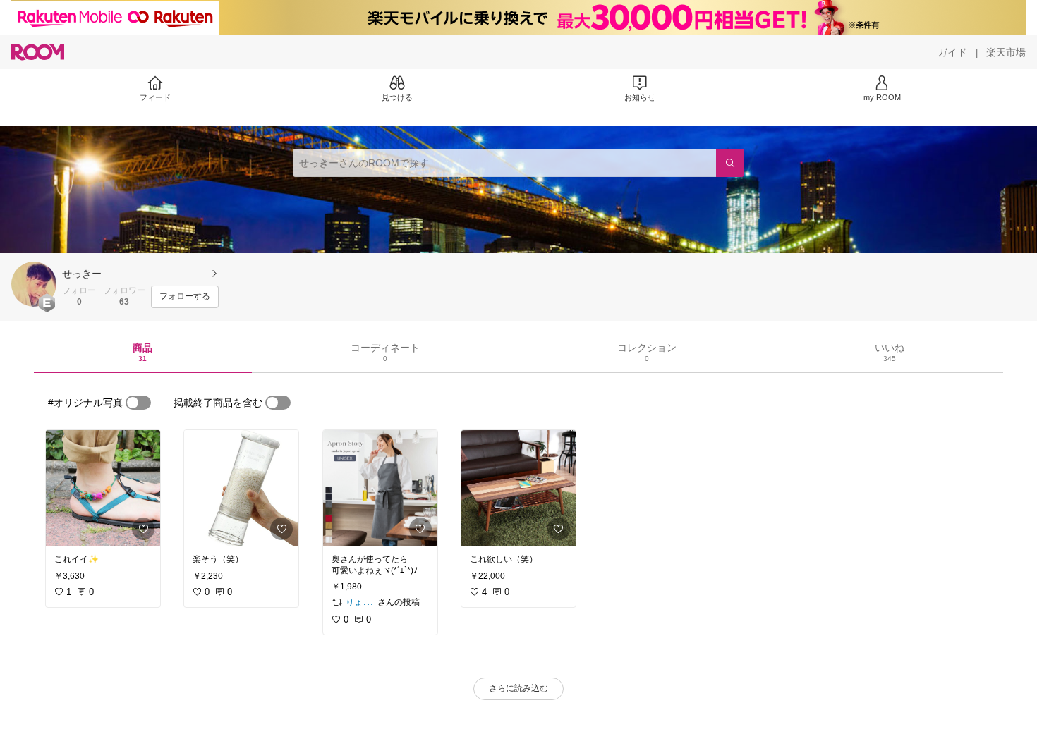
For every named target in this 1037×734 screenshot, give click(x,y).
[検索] (730, 163)
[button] (33, 284)
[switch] (138, 403)
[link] (103, 488)
